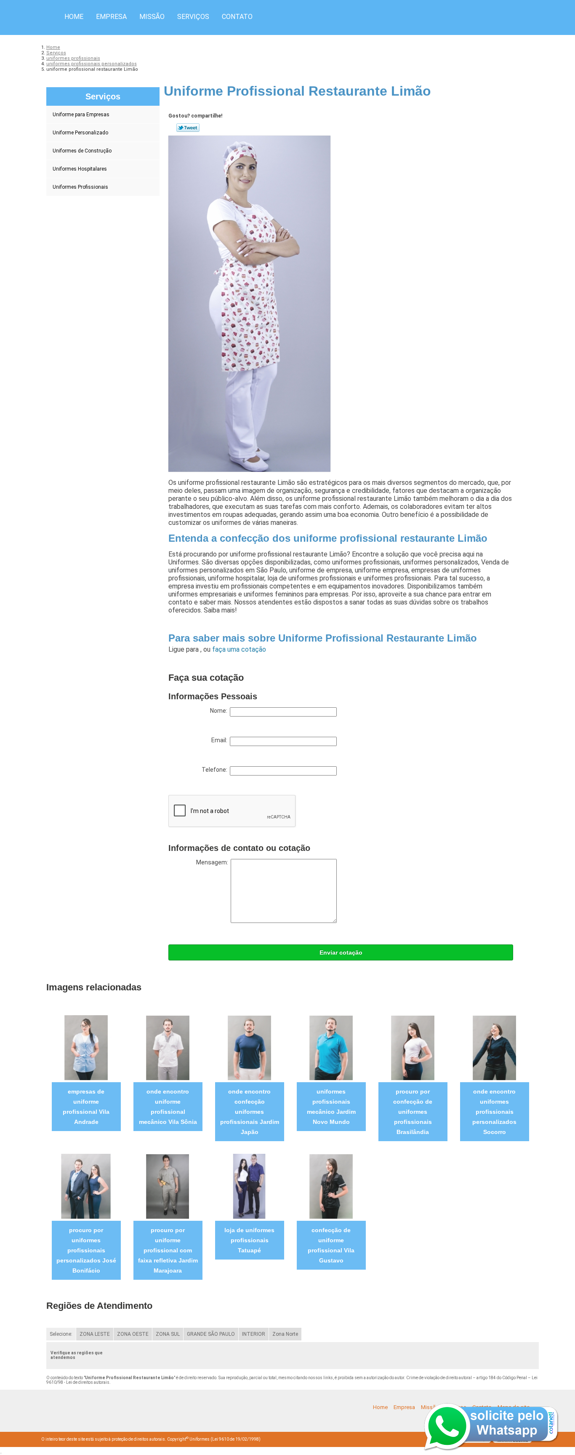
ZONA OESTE (133, 1334)
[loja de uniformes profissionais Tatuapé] (249, 1186)
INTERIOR (253, 1334)
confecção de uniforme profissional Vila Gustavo (331, 1245)
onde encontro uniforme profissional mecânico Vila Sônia (168, 1106)
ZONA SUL (168, 1334)
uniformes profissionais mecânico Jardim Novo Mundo (331, 1106)
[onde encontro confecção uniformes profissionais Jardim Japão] (249, 1047)
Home (73, 17)
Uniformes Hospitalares (80, 169)
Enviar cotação (340, 952)
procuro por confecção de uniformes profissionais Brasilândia (412, 1111)
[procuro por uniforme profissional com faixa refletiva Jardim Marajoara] (167, 1186)
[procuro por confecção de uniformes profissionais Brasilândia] (412, 1047)
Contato (237, 17)
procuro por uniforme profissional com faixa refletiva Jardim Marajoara (168, 1250)
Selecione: (61, 1334)
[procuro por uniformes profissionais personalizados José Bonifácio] (86, 1186)
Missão (152, 17)
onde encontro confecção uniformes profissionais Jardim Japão (249, 1111)
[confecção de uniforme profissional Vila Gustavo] (331, 1186)
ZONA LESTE (95, 1334)
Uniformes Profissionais (80, 187)
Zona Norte (285, 1334)
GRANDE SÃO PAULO (211, 1334)
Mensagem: (213, 862)
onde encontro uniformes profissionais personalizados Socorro (494, 1111)
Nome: (220, 710)
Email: (220, 740)
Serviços (193, 17)
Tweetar (188, 127)
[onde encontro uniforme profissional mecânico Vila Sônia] (167, 1047)
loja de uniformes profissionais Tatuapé (249, 1240)
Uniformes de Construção (82, 151)
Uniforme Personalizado (80, 133)
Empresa (111, 17)
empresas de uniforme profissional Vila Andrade (86, 1106)
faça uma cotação (239, 649)
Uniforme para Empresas (81, 115)
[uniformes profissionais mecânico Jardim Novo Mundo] (331, 1047)
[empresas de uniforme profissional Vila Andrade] (86, 1047)
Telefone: (216, 769)
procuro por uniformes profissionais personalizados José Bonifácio (86, 1250)
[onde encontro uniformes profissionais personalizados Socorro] (494, 1047)
